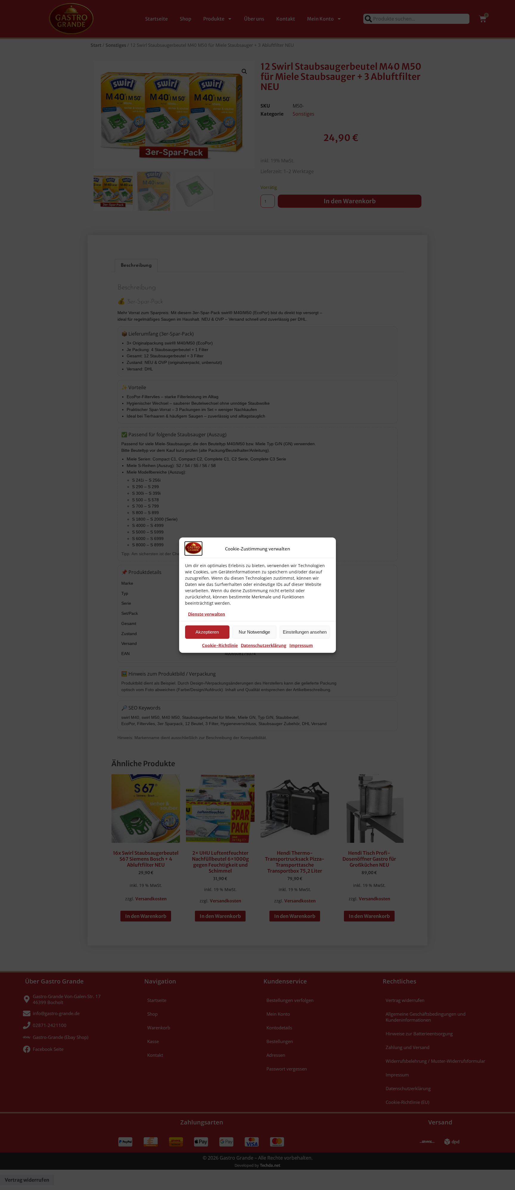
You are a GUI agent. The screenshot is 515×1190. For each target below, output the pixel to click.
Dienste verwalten (206, 614)
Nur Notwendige (254, 631)
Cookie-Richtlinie (220, 645)
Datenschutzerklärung (263, 645)
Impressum (301, 645)
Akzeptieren (207, 631)
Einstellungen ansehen (305, 631)
